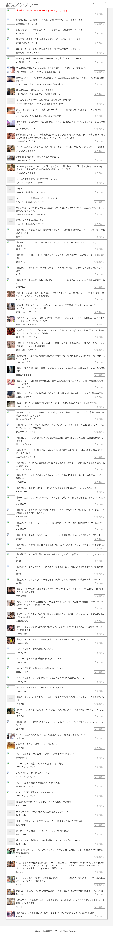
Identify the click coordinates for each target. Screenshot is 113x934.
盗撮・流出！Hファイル (26, 299)
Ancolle (19, 906)
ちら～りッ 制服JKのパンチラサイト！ (33, 182)
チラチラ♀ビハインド (25, 757)
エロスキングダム (24, 362)
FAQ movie (21, 805)
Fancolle (20, 856)
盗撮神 (19, 538)
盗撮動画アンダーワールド (27, 23)
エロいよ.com (22, 652)
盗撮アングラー (53, 931)
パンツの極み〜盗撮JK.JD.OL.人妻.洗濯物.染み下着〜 (39, 71)
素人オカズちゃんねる (25, 419)
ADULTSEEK (21, 481)
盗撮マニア (21, 236)
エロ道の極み (22, 595)
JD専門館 (20, 703)
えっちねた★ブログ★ (25, 128)
